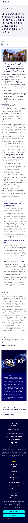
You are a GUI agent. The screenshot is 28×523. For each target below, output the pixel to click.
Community (14, 495)
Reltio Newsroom (14, 475)
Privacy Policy (7, 518)
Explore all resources (8, 414)
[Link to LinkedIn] (12, 443)
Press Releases (14, 477)
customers (11, 317)
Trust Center (14, 493)
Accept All (14, 515)
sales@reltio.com (15, 439)
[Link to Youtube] (16, 443)
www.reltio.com (11, 328)
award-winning (11, 74)
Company (14, 461)
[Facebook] (7, 44)
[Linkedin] (2, 44)
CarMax (24, 94)
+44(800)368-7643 (16, 436)
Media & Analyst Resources (14, 482)
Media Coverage (14, 479)
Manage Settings (14, 511)
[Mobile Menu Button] (25, 2)
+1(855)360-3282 (18, 433)
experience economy (7, 79)
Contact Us (14, 471)
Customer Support (14, 485)
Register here (5, 104)
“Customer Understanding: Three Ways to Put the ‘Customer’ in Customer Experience (12, 154)
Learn (14, 490)
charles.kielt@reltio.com (8, 345)
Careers (14, 466)
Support (14, 488)
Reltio (3, 74)
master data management (15, 191)
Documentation (14, 497)
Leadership (14, 464)
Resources (3, 8)
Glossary (14, 468)
